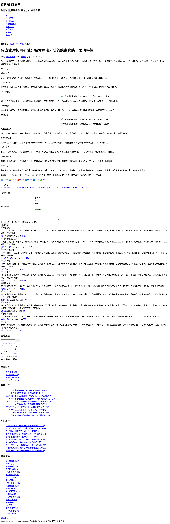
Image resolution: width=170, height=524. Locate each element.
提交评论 (5, 225)
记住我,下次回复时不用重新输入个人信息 (20, 222)
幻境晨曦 (4, 236)
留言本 (8, 32)
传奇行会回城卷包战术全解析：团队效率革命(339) (26, 440)
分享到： (5, 180)
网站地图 (4, 518)
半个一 (3, 330)
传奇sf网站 (10, 27)
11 (7, 354)
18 (7, 356)
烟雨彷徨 (4, 289)
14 (14, 354)
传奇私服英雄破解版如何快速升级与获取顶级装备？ (29, 402)
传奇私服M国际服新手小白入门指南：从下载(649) (26, 428)
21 (14, 356)
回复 (24, 236)
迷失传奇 (11, 494)
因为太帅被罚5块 (8, 247)
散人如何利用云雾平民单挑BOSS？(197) (22, 437)
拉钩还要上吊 (6, 258)
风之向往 (4, 269)
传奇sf (10, 464)
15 (16, 354)
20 (11, 356)
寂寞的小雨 (5, 300)
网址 (37, 204)
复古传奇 (11, 480)
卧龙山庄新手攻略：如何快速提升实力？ (25, 393)
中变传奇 (11, 489)
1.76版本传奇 (13, 483)
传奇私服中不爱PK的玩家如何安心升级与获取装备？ (30, 415)
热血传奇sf (12, 466)
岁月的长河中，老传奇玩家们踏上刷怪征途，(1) (25, 426)
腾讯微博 (29, 180)
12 (9, 354)
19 (9, 356)
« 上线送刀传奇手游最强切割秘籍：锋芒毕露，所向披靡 (24, 188)
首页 (7, 16)
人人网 (37, 180)
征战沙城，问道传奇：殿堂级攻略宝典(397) (23, 431)
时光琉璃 (4, 311)
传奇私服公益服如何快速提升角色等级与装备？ (28, 413)
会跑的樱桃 (5, 319)
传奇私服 (9, 18)
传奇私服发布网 (14, 508)
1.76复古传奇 (13, 472)
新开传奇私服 (13, 461)
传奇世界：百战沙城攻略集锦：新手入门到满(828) (26, 445)
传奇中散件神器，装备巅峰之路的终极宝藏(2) (24, 442)
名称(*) (38, 198)
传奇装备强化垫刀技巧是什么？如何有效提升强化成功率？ (32, 399)
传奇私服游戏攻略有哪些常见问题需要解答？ (27, 404)
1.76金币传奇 (13, 497)
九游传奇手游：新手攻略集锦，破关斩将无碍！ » (67, 188)
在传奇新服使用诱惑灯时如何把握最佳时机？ (27, 390)
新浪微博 (21, 180)
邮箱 (37, 201)
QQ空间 (13, 180)
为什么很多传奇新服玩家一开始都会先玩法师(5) (25, 451)
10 (4, 354)
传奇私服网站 (13, 491)
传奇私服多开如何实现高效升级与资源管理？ (27, 410)
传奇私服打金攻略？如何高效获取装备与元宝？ (28, 407)
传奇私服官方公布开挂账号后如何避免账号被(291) (26, 434)
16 (2, 356)
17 (4, 356)
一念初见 (4, 280)
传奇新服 (11, 477)
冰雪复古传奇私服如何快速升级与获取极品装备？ (29, 396)
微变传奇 (10, 502)
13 (11, 354)
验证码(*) (5, 206)
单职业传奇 (12, 475)
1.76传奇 (11, 505)
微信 (43, 180)
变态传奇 (11, 514)
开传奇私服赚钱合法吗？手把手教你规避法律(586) (26, 448)
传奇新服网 (12, 469)
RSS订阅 (9, 35)
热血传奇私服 (11, 24)
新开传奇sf (10, 21)
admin (23, 57)
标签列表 (9, 29)
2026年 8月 (9, 343)
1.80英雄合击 (12, 511)
